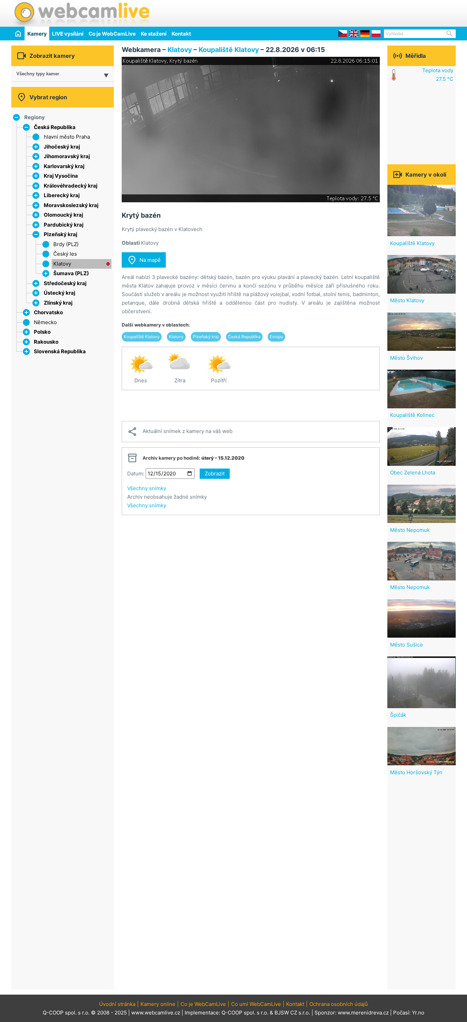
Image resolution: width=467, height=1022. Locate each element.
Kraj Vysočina (61, 176)
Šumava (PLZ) (71, 273)
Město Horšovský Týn (416, 772)
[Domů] (18, 33)
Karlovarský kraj (64, 166)
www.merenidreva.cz (363, 1012)
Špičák (398, 715)
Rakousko (46, 341)
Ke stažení (153, 33)
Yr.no (418, 1012)
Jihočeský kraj (62, 146)
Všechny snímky (146, 488)
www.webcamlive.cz (155, 1012)
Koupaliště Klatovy (229, 50)
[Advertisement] (376, 12)
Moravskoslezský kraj (71, 205)
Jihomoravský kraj (67, 156)
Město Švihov (406, 358)
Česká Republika (55, 127)
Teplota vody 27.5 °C (437, 74)
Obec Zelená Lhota (412, 472)
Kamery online (158, 1004)
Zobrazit (215, 473)
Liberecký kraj (62, 195)
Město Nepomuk (410, 530)
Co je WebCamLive (112, 33)
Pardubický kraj (63, 224)
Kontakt (181, 33)
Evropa (276, 336)
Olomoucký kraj (63, 215)
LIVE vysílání (67, 33)
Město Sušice (406, 644)
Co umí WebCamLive (256, 1004)
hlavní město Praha (67, 136)
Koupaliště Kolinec (412, 415)
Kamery (37, 33)
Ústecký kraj (59, 293)
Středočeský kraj (65, 283)
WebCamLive (81, 13)
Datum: (135, 473)
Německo (45, 322)
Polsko (42, 332)
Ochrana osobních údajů (338, 1004)
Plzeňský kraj (60, 234)
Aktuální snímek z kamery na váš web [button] (179, 431)
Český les (65, 254)
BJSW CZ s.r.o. (292, 1012)
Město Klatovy (407, 300)
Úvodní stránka (117, 1004)
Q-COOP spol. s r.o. (245, 1012)
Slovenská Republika (60, 351)
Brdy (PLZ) (66, 244)
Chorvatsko (48, 312)
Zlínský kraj (58, 302)
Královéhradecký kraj (70, 185)
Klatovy (62, 263)
